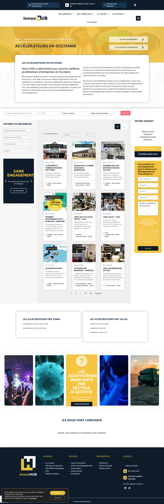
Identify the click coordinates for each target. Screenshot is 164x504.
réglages (33, 498)
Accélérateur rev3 (53, 268)
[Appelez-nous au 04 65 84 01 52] (67, 5)
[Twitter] (129, 488)
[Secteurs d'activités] (18, 137)
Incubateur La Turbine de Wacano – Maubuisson (84, 168)
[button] (5, 181)
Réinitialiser (125, 113)
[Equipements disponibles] (18, 130)
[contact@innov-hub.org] (125, 477)
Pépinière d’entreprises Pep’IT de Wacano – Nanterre (55, 219)
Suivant (98, 293)
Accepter (57, 493)
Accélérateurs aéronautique (99, 324)
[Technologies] (18, 144)
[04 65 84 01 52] (125, 471)
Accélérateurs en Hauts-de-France (34, 328)
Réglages (57, 498)
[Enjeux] (18, 150)
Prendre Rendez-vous (149, 154)
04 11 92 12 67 (149, 149)
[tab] (117, 126)
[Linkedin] (135, 5)
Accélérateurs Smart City (98, 332)
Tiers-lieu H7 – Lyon (111, 217)
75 (85, 293)
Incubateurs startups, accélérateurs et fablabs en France (48, 39)
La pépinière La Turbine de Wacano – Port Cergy (54, 168)
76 (91, 293)
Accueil (18, 39)
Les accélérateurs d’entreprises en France (33, 42)
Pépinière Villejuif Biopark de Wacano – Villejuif (112, 168)
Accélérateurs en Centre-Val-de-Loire (35, 324)
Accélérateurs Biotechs (98, 328)
